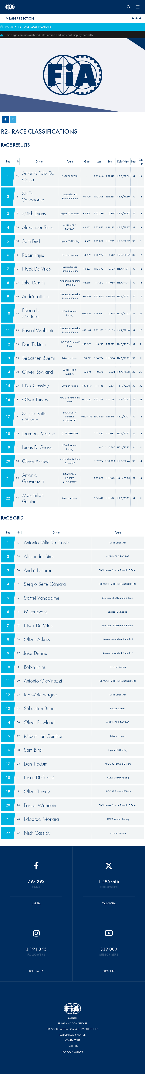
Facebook (5, 119)
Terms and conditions (72, 1023)
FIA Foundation (72, 1051)
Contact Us (72, 1040)
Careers (73, 1046)
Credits (72, 1018)
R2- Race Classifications (35, 27)
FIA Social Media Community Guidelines (72, 1029)
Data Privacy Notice (72, 1034)
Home (9, 27)
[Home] (30, 7)
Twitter (13, 119)
